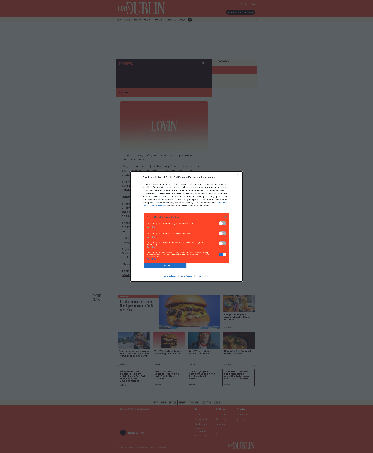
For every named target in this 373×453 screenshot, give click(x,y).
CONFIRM (165, 266)
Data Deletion (170, 276)
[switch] (222, 223)
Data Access (186, 276)
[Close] (237, 177)
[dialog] (186, 226)
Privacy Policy (203, 276)
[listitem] (186, 216)
